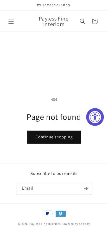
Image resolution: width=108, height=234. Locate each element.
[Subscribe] (85, 188)
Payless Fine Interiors (45, 224)
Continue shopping (54, 136)
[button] (11, 21)
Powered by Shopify (75, 224)
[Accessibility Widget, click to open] (95, 117)
